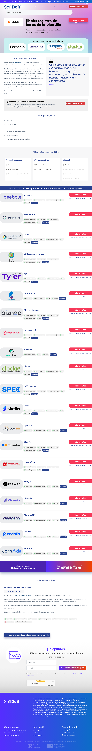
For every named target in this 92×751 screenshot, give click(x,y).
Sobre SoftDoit (37, 730)
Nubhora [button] (28, 234)
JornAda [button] (28, 548)
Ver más (35, 203)
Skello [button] (26, 405)
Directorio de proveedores (14, 12)
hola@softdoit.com (69, 735)
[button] (26, 7)
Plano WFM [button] (29, 515)
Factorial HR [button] (30, 330)
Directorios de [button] (11, 735)
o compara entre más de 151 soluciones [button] (80, 198)
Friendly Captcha (50, 685)
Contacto (35, 733)
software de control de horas (21, 595)
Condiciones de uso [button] (32, 741)
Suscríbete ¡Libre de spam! (72, 667)
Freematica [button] (29, 462)
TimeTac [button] (28, 442)
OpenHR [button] (28, 425)
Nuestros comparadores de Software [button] (15, 730)
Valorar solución (15, 591)
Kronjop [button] (27, 481)
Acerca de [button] (60, 6)
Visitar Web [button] (80, 195)
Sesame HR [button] (29, 214)
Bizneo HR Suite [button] (31, 310)
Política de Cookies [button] (71, 741)
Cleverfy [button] (28, 498)
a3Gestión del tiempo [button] (34, 254)
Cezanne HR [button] (30, 293)
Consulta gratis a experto (78, 20)
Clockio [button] (27, 366)
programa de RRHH (18, 62)
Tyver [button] (26, 273)
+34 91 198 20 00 (69, 732)
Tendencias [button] (36, 6)
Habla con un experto (78, 6)
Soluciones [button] (24, 6)
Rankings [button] (47, 6)
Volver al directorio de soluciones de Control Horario (28, 635)
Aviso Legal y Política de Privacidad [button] (52, 741)
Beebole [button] (28, 195)
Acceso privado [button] (37, 735)
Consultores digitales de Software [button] (14, 733)
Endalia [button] (27, 531)
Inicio (8, 12)
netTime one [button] (30, 386)
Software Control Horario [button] (15, 587)
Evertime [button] (28, 349)
